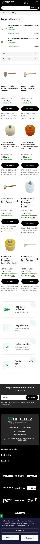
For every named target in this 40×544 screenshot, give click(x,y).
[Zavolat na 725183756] (25, 3)
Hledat (34, 8)
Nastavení (20, 530)
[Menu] (37, 2)
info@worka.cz (22, 431)
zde (27, 525)
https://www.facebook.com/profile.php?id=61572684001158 (21, 439)
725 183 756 (22, 435)
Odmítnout (10, 537)
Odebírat (32, 397)
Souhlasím (30, 538)
